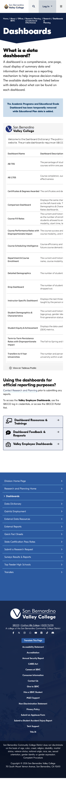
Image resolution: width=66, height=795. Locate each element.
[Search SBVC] (34, 6)
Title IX (33, 732)
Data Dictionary (12, 503)
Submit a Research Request (18, 549)
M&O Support (33, 698)
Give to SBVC (33, 686)
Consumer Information (33, 675)
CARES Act (33, 664)
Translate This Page (33, 640)
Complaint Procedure (33, 757)
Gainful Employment (15, 511)
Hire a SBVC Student (33, 692)
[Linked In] (41, 633)
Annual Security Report (33, 658)
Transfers (9, 572)
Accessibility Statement (33, 647)
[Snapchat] (30, 633)
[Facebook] (13, 633)
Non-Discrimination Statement (33, 703)
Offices (20, 19)
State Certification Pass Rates (19, 541)
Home (5, 19)
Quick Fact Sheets (13, 534)
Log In (46, 6)
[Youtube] (36, 633)
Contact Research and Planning (20, 390)
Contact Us (33, 681)
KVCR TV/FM (48, 625)
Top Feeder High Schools (17, 564)
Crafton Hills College (30, 625)
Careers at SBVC (33, 669)
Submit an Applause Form (33, 715)
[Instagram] (25, 633)
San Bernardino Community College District (40, 628)
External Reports (12, 526)
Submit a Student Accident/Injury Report (33, 720)
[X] (19, 633)
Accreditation (33, 652)
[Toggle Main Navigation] (61, 6)
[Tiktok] (47, 633)
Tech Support (33, 726)
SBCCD (16, 625)
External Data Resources (17, 519)
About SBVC (12, 20)
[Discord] (52, 633)
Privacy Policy (33, 709)
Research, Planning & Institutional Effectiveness (33, 21)
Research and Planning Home (20, 488)
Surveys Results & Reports (17, 556)
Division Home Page (15, 481)
